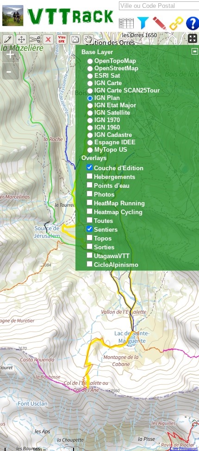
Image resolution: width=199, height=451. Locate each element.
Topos (103, 238)
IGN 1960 (107, 127)
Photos (104, 194)
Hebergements (114, 176)
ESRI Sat (107, 75)
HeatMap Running (119, 203)
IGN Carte (108, 83)
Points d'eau (112, 185)
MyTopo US (110, 149)
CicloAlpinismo (116, 264)
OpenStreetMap (116, 68)
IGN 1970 (107, 120)
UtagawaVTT (112, 256)
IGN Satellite (112, 112)
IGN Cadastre (113, 134)
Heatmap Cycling (118, 212)
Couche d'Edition (118, 168)
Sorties (104, 247)
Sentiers (106, 229)
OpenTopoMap (115, 60)
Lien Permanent (184, 448)
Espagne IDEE (115, 142)
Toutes (103, 220)
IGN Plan (107, 97)
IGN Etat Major (115, 105)
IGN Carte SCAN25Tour (127, 90)
